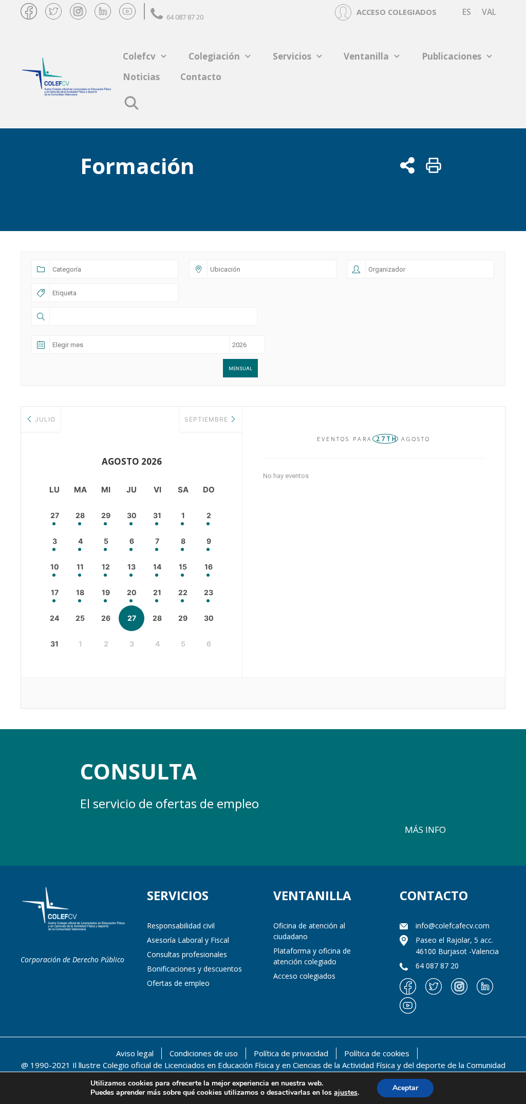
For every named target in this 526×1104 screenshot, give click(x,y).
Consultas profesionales (187, 954)
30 (132, 515)
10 (54, 566)
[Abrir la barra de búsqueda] (131, 102)
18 (80, 592)
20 (132, 592)
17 (55, 592)
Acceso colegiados (304, 976)
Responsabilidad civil (181, 925)
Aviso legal (135, 1053)
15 (183, 566)
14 (157, 566)
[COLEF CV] (73, 910)
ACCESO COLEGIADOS (396, 12)
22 (182, 592)
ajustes (346, 1092)
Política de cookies (376, 1053)
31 (157, 515)
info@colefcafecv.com (453, 925)
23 (208, 592)
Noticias (141, 77)
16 (208, 566)
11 (80, 566)
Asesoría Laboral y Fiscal (188, 940)
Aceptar (405, 1088)
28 (80, 515)
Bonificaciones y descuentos (194, 969)
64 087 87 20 (184, 17)
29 (105, 515)
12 (106, 566)
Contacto (200, 77)
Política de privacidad (291, 1053)
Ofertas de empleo (178, 983)
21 (157, 592)
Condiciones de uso (204, 1053)
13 (131, 566)
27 (54, 515)
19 (106, 592)
